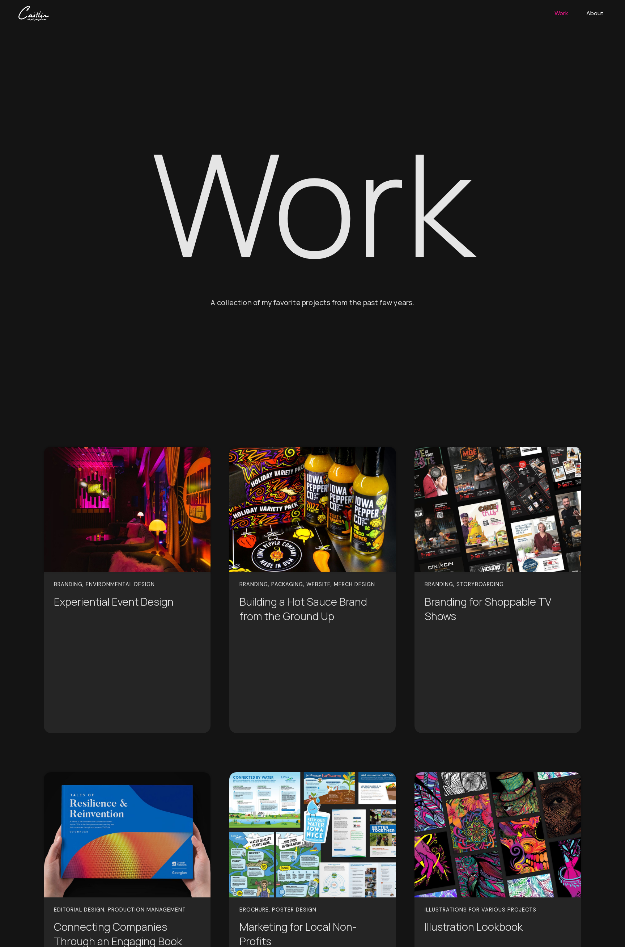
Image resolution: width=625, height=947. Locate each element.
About (594, 13)
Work (561, 13)
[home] (31, 13)
